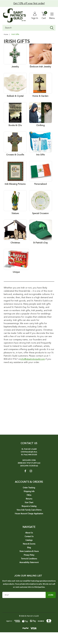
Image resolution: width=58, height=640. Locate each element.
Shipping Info (29, 491)
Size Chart (29, 503)
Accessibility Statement (29, 562)
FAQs (29, 495)
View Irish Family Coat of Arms (29, 510)
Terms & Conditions (29, 559)
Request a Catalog (29, 506)
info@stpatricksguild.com (32, 359)
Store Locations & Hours (29, 551)
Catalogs (29, 540)
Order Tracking (29, 488)
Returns (29, 499)
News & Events (29, 544)
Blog (29, 548)
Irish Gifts (15, 34)
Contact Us (29, 536)
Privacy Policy (29, 555)
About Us (29, 533)
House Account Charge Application (29, 514)
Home (6, 34)
